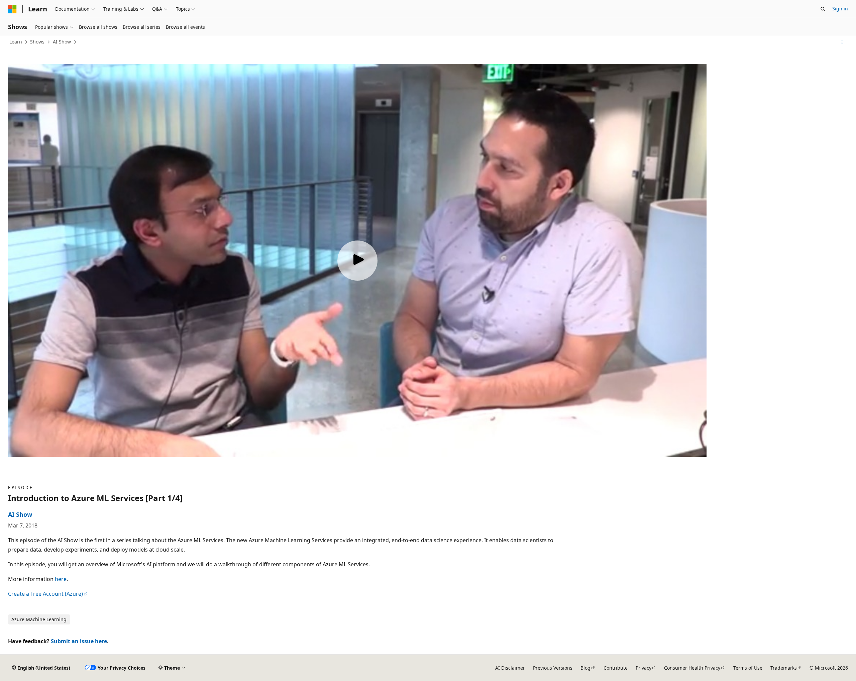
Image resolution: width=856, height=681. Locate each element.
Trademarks (783, 668)
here (61, 579)
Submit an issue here (79, 641)
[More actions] (842, 42)
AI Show (62, 41)
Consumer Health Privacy (692, 668)
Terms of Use (747, 668)
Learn (15, 41)
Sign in (840, 8)
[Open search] (823, 9)
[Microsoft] (12, 9)
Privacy (643, 668)
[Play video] (357, 260)
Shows (37, 41)
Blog (585, 668)
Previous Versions (552, 668)
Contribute (616, 668)
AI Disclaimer (510, 668)
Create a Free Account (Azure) (45, 593)
